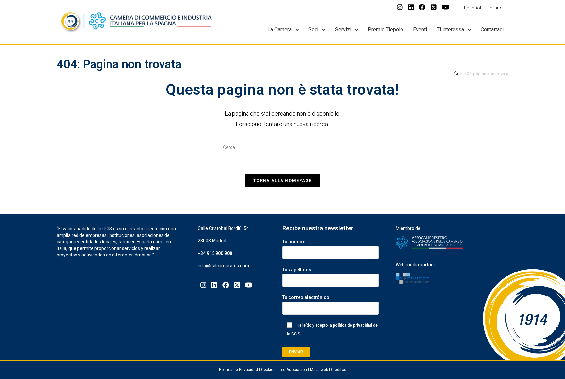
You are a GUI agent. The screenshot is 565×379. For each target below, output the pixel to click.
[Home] (456, 73)
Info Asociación (293, 369)
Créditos (338, 369)
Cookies (268, 369)
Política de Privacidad (238, 369)
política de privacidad (352, 325)
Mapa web (319, 369)
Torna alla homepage (282, 180)
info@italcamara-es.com (223, 265)
